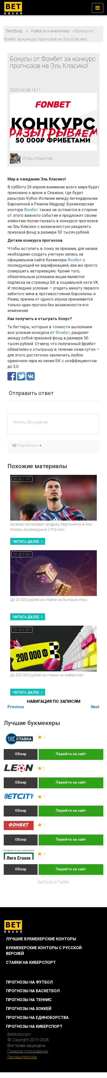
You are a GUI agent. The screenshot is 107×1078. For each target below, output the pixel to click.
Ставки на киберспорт (31, 962)
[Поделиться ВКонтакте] (30, 376)
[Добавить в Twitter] (21, 376)
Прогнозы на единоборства (37, 1017)
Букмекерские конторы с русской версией (44, 951)
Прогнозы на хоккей (28, 1008)
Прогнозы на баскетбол (33, 991)
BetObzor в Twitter (53, 882)
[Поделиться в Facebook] (12, 376)
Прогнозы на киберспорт (34, 1026)
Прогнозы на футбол (29, 982)
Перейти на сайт (71, 754)
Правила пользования (27, 1051)
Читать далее (26, 542)
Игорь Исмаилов (37, 158)
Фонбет (31, 209)
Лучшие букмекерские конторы (41, 939)
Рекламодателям (22, 1057)
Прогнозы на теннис (29, 999)
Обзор (20, 754)
